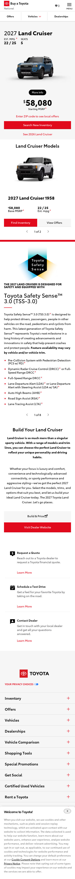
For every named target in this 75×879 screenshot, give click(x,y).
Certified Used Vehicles (25, 785)
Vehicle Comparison (22, 742)
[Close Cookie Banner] (67, 811)
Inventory (13, 698)
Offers (10, 709)
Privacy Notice (12, 863)
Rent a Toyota (16, 796)
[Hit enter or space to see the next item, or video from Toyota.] (48, 231)
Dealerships (15, 731)
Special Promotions (21, 763)
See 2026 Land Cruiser (37, 134)
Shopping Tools (18, 752)
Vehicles (12, 720)
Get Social (13, 774)
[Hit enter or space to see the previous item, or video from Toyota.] (27, 231)
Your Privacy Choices (19, 684)
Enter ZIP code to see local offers (37, 116)
